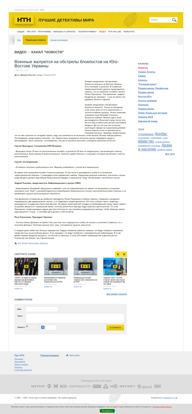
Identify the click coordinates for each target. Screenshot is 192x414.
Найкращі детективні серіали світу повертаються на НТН (85, 280)
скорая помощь (162, 142)
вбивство (146, 141)
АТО (19, 243)
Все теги (170, 154)
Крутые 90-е (145, 96)
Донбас (25, 243)
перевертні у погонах (149, 146)
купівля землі (164, 149)
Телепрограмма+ (87, 32)
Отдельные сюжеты (36, 40)
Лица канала (19, 362)
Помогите (129, 32)
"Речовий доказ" (147, 84)
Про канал (18, 359)
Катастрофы (34, 243)
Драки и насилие (155, 147)
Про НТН (31, 32)
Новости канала (21, 364)
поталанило (144, 138)
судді (165, 138)
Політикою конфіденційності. (162, 407)
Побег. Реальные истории (152, 113)
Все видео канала (117, 294)
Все (19, 40)
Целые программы (59, 40)
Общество (44, 243)
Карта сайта (74, 355)
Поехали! (143, 105)
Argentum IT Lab (171, 398)
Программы (44, 32)
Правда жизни (146, 92)
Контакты (18, 367)
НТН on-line (114, 32)
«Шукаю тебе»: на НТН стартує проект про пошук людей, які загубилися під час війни (114, 281)
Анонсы (142, 80)
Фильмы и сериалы (64, 32)
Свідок (21, 32)
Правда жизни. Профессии (153, 88)
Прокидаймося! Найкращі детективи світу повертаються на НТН (54, 280)
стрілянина (145, 134)
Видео (102, 32)
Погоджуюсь (107, 411)
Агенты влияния (147, 101)
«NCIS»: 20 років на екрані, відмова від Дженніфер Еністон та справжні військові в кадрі (25, 281)
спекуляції (156, 138)
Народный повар (148, 121)
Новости (18, 289)
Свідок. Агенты (146, 72)
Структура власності (23, 370)
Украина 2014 (145, 117)
